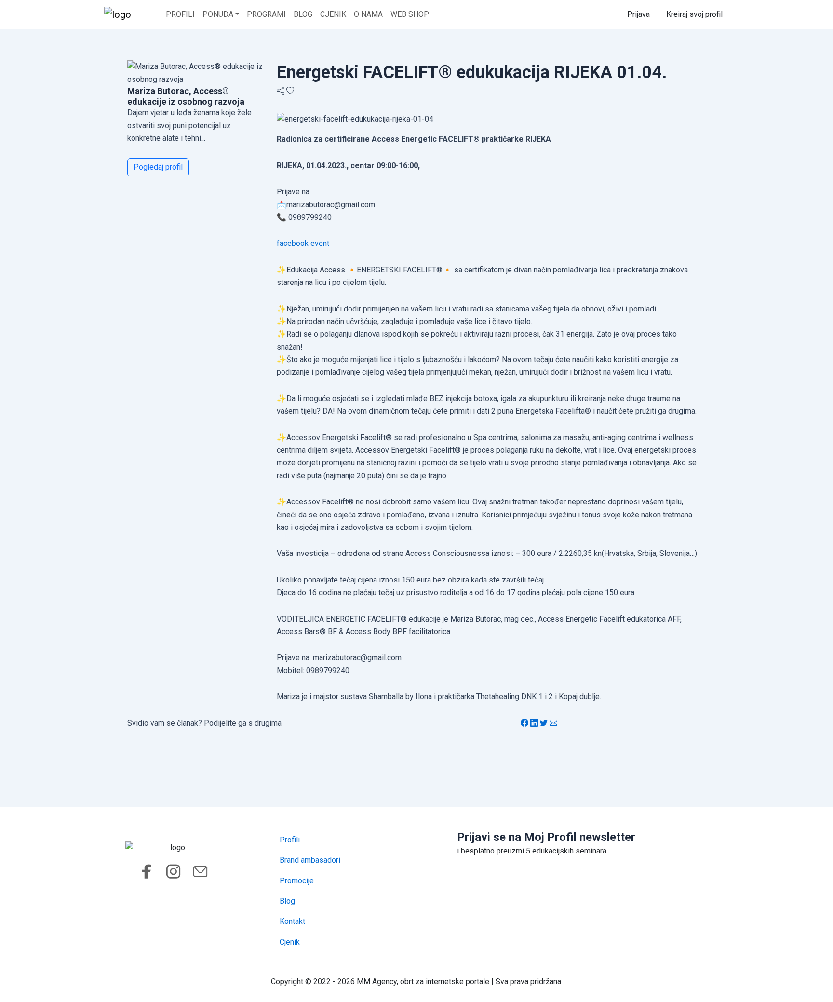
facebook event (303, 243)
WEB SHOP (409, 14)
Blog (303, 14)
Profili (180, 14)
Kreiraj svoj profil (694, 14)
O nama (368, 14)
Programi (266, 14)
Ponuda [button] (217, 14)
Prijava (638, 14)
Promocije (297, 880)
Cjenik (333, 14)
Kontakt (292, 921)
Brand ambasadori (310, 860)
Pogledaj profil (158, 167)
